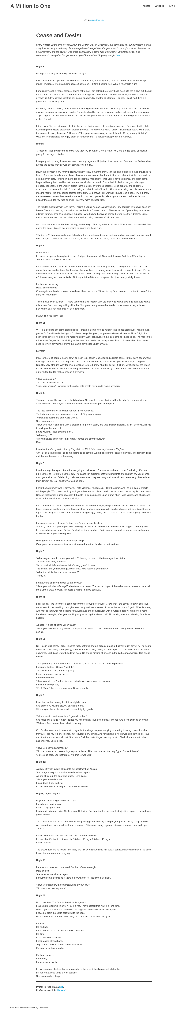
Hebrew (61, 990)
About (146, 6)
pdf (61, 987)
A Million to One (30, 6)
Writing (159, 6)
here (118, 55)
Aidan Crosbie (96, 20)
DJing (172, 6)
